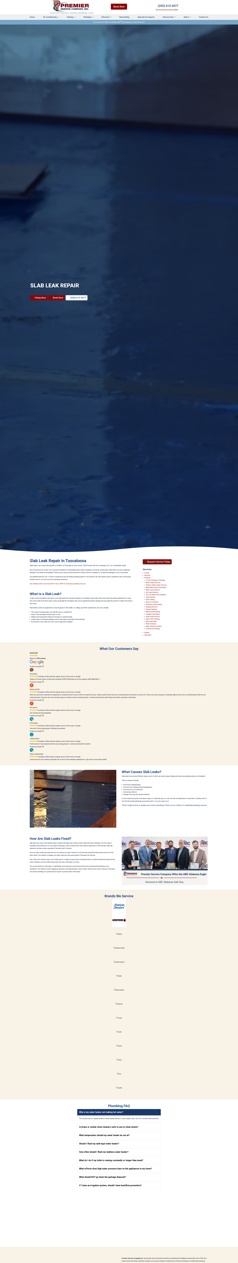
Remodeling (124, 17)
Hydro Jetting (150, 599)
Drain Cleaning (150, 597)
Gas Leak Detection (152, 592)
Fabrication (147, 635)
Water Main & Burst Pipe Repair (156, 587)
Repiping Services (152, 607)
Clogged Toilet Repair (153, 614)
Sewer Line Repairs (152, 602)
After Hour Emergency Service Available (167, 9)
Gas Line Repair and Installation (156, 595)
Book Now (118, 6)
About (186, 17)
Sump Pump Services (153, 616)
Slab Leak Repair (151, 621)
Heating (146, 632)
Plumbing (147, 578)
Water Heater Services (153, 582)
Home (32, 17)
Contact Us (203, 17)
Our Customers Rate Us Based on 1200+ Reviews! (119, 22)
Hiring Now (40, 297)
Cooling (146, 573)
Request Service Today (158, 561)
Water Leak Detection (153, 590)
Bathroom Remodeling (153, 612)
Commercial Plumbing (153, 629)
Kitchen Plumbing (151, 609)
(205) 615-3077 (168, 6)
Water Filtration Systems (154, 626)
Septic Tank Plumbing (153, 619)
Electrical (147, 575)
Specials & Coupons (146, 17)
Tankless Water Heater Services (156, 585)
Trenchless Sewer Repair (154, 604)
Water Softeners (151, 624)
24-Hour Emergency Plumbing (155, 580)
